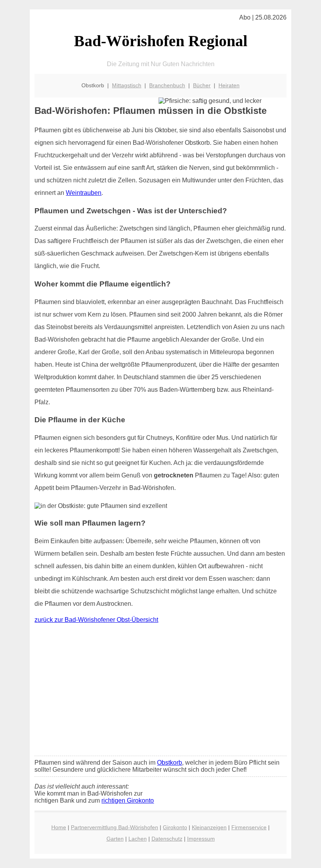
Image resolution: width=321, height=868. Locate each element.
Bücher (202, 85)
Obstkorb (169, 762)
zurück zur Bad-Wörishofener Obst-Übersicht (96, 619)
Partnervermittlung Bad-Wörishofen (114, 827)
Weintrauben (83, 192)
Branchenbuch (167, 85)
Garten (115, 839)
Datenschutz (166, 839)
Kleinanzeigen (209, 827)
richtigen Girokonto (127, 800)
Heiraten (229, 85)
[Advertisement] (161, 691)
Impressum (201, 839)
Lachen (137, 839)
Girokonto (175, 827)
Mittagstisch (126, 85)
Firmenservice (249, 827)
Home (58, 827)
